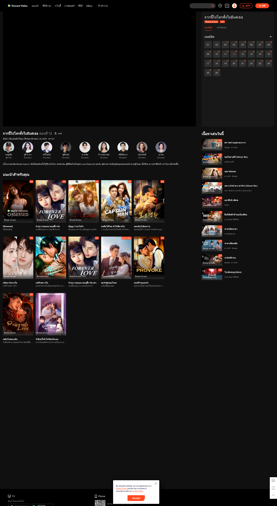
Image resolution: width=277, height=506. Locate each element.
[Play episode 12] (234, 54)
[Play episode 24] (268, 63)
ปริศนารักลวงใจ (10, 282)
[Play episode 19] (225, 63)
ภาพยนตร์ (69, 5)
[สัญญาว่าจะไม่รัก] (83, 201)
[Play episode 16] (268, 54)
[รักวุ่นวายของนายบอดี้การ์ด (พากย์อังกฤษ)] (83, 258)
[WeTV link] (17, 5)
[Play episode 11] (225, 54)
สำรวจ (104, 5)
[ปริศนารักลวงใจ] (18, 258)
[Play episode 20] (234, 63)
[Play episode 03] (225, 44)
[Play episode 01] (208, 44)
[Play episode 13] (242, 54)
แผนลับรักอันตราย (142, 226)
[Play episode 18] (216, 63)
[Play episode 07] (260, 44)
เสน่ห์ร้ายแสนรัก (141, 282)
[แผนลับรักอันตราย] (149, 201)
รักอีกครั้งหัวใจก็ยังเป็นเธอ (47, 339)
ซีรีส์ (80, 5)
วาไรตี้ (57, 5)
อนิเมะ (89, 5)
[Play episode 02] (216, 44)
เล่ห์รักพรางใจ (42, 282)
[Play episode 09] (208, 54)
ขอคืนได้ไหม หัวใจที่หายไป (113, 226)
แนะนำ (35, 5)
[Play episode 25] (208, 72)
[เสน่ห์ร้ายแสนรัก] (149, 258)
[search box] (212, 5)
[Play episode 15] (260, 54)
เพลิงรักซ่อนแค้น (10, 339)
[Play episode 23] (260, 63)
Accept (136, 498)
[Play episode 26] (216, 72)
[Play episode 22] (251, 63)
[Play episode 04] (234, 44)
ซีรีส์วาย (47, 5)
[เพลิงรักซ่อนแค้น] (18, 314)
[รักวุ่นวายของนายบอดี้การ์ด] (51, 201)
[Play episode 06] (251, 44)
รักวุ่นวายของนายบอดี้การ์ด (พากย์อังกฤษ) (86, 282)
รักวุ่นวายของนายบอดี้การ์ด (48, 226)
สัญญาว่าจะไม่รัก (76, 226)
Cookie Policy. (137, 491)
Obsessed (8, 226)
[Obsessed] (18, 201)
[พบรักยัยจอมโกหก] (116, 258)
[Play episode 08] (268, 44)
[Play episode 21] (242, 63)
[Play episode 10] (216, 54)
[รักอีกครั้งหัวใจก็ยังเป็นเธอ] (51, 314)
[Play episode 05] (242, 44)
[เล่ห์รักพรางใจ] (51, 258)
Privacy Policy (121, 488)
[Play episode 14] (251, 54)
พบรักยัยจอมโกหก (109, 282)
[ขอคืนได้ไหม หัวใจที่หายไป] (116, 201)
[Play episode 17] (208, 63)
